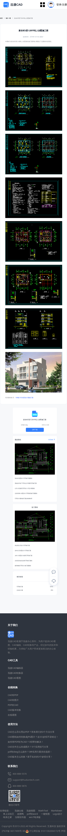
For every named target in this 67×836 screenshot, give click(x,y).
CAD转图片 (13, 699)
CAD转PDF (13, 695)
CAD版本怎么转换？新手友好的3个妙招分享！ (30, 756)
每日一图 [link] (8, 18)
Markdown (56, 810)
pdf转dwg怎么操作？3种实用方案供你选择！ (30, 751)
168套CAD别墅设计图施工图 (24, 398)
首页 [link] (1, 18)
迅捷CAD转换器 (15, 672)
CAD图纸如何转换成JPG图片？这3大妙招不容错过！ (33, 736)
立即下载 (35, 429)
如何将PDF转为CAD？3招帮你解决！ (25, 741)
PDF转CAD (13, 704)
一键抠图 (45, 813)
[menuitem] (56, 4)
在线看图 (12, 714)
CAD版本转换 (14, 709)
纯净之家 (7, 817)
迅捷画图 (30, 810)
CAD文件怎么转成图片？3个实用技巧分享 (28, 746)
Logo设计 (57, 813)
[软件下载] (54, 581)
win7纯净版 (35, 817)
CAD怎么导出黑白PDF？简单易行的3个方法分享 (31, 731)
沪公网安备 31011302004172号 (44, 830)
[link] (23, 18)
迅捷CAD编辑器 (15, 667)
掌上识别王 (8, 813)
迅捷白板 (19, 810)
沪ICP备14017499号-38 (13, 830)
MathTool (43, 810)
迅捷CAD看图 (14, 677)
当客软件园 (20, 817)
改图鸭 (20, 813)
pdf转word (32, 813)
